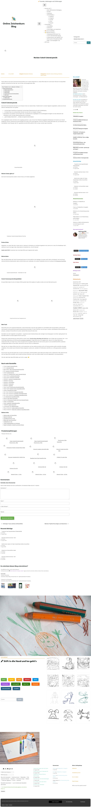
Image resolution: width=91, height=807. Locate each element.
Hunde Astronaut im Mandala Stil (40, 771)
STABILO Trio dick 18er (62, 457)
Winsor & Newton (77, 316)
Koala (83, 671)
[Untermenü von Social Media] (53, 14)
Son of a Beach (75, 776)
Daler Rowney (84, 292)
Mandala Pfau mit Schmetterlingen (41, 778)
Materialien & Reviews (28, 73)
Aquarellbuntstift (84, 285)
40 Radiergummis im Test (9, 418)
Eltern (82, 294)
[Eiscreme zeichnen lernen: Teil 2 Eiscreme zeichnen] (81, 241)
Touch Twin (75, 313)
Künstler (80, 304)
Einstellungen (83, 801)
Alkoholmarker (77, 283)
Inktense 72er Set (63, 466)
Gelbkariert (74, 768)
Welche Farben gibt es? (8, 89)
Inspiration (83, 300)
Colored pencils (10, 372)
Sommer (11, 679)
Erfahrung (56, 73)
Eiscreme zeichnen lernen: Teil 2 (9, 537)
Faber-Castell (84, 295)
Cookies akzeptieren (55, 801)
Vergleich (85, 313)
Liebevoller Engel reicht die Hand (40, 768)
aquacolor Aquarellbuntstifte (13, 403)
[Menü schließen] (44, 5)
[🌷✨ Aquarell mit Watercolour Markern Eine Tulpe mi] (81, 247)
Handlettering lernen (76, 772)
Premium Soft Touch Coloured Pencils (17, 374)
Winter (35, 679)
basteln (81, 288)
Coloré (52, 73)
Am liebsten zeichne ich (78, 93)
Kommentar (4, 488)
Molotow (76, 310)
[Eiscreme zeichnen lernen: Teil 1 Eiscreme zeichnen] (81, 244)
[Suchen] (88, 42)
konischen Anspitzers (26, 340)
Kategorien (77, 36)
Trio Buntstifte (10, 401)
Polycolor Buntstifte (18, 392)
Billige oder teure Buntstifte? (10, 420)
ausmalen (76, 288)
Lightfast (11, 385)
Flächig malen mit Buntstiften (10, 415)
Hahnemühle (76, 300)
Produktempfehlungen (7, 99)
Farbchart (60, 73)
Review (44, 75)
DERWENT (76, 294)
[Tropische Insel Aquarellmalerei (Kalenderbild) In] (75, 241)
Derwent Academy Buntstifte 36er (41, 449)
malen (42, 75)
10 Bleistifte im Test (8, 421)
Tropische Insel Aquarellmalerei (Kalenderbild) (12, 531)
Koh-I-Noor (82, 302)
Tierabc (85, 311)
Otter (68, 688)
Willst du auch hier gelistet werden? (79, 785)
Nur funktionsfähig (69, 801)
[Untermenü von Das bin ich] (50, 8)
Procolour (11, 380)
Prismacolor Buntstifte (61, 261)
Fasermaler (81, 297)
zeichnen (78, 318)
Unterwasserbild (6, 688)
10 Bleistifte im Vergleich (82, 207)
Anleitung (84, 283)
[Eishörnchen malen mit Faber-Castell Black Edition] (86, 241)
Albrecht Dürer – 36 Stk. (62, 474)
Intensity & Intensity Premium (12, 371)
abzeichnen (77, 282)
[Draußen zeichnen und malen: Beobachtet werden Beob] (86, 244)
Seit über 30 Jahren (77, 99)
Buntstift (48, 73)
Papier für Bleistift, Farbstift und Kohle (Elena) (14, 424)
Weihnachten (5, 684)
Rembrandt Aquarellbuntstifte (12, 396)
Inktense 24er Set (14, 468)
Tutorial (80, 313)
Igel (68, 722)
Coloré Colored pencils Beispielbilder (12, 93)
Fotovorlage (83, 299)
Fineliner (76, 299)
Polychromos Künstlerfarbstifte (17, 387)
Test (81, 311)
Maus (53, 705)
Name (2, 501)
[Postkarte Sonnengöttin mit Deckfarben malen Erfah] (86, 247)
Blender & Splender (8, 416)
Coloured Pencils (10, 367)
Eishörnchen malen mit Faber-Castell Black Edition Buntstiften (15, 544)
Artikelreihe (75, 287)
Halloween (27, 679)
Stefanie (2, 73)
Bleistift (85, 288)
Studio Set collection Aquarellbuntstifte (20, 409)
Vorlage (80, 314)
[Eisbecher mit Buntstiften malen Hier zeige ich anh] (75, 244)
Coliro (75, 292)
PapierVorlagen (75, 781)
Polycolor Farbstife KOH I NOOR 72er (16, 457)
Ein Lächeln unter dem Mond (39, 781)
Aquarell (76, 285)
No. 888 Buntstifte (14, 406)
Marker (85, 308)
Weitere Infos (7, 97)
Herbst (19, 679)
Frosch (83, 705)
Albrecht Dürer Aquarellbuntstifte (17, 388)
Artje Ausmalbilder (37, 765)
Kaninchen (53, 722)
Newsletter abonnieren (6, 783)
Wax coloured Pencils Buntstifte (17, 369)
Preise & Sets (7, 91)
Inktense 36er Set (42, 466)
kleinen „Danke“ (17, 570)
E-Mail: (2, 772)
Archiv (74, 273)
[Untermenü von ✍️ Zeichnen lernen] (54, 32)
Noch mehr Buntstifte (7, 96)
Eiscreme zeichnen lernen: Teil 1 (9, 556)
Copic (78, 292)
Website (2, 511)
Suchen (19, 699)
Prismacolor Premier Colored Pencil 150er (16, 447)
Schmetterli (67, 705)
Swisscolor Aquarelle (14, 377)
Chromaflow (11, 382)
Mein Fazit (7, 94)
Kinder (76, 302)
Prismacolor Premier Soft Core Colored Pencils (18, 400)
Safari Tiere (26, 684)
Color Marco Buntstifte (12, 398)
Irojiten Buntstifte (12, 404)
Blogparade (75, 290)
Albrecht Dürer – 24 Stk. (40, 474)
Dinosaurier (68, 671)
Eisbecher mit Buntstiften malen (9, 550)
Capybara (83, 688)
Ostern (3, 679)
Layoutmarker (77, 305)
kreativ (75, 304)
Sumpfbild (16, 688)
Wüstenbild (35, 684)
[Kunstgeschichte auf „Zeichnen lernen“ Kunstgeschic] (75, 247)
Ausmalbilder (81, 287)
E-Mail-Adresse (4, 506)
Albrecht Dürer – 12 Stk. (16, 474)
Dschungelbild (16, 684)
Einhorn (83, 722)
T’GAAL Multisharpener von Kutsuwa (12, 423)
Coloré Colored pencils (7, 88)
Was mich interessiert (5, 777)
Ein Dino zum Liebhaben (38, 784)
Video (75, 314)
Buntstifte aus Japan (12, 390)
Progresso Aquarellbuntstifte (20, 395)
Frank (74, 207)
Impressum (3, 804)
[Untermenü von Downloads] (50, 24)
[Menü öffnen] (39, 23)
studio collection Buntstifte (18, 408)
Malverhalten (7, 92)
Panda (53, 688)
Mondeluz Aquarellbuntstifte (20, 393)
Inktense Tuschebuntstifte (14, 379)
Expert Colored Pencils (12, 366)
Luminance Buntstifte (15, 376)
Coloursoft (11, 384)
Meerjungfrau (53, 671)
